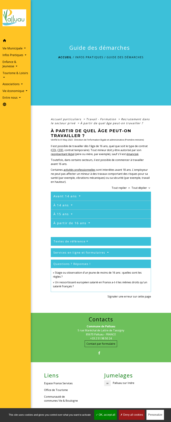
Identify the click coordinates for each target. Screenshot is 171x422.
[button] (15, 41)
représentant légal (62, 154)
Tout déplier (141, 188)
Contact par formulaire (101, 344)
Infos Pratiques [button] (13, 55)
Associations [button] (11, 84)
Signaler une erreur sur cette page (129, 296)
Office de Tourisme (56, 390)
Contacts (101, 319)
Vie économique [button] (14, 91)
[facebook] (101, 353)
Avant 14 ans (65, 196)
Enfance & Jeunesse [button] (9, 64)
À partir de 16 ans (70, 223)
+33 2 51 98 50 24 (101, 338)
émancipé (132, 154)
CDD (60, 150)
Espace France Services (58, 383)
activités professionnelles (79, 170)
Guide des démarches (125, 57)
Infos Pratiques (89, 57)
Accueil (65, 57)
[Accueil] (15, 19)
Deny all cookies (133, 414)
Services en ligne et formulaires (79, 252)
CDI (54, 150)
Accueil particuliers (66, 119)
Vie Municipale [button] (13, 48)
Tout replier (121, 188)
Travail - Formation (101, 119)
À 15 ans (61, 214)
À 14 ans (61, 205)
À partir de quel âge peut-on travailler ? (111, 123)
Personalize (155, 414)
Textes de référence (69, 241)
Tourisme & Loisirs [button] (15, 73)
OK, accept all (106, 414)
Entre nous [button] (10, 97)
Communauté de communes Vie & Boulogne (61, 398)
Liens (51, 375)
